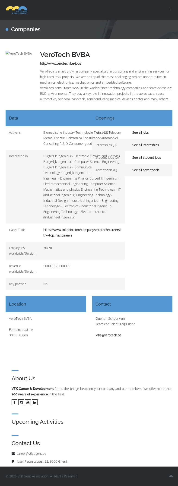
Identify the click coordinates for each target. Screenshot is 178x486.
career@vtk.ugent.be (31, 453)
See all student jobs (146, 157)
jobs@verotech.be (108, 335)
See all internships (145, 145)
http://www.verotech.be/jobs (60, 63)
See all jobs (140, 132)
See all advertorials (145, 170)
